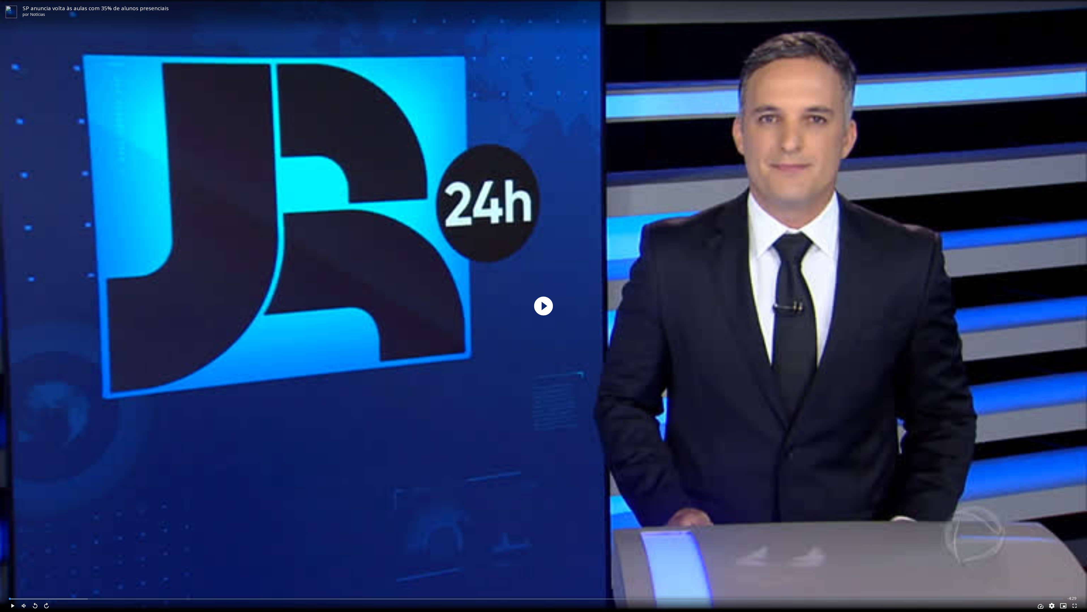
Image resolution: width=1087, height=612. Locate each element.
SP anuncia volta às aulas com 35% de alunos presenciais (96, 8)
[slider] (536, 599)
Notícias (37, 14)
